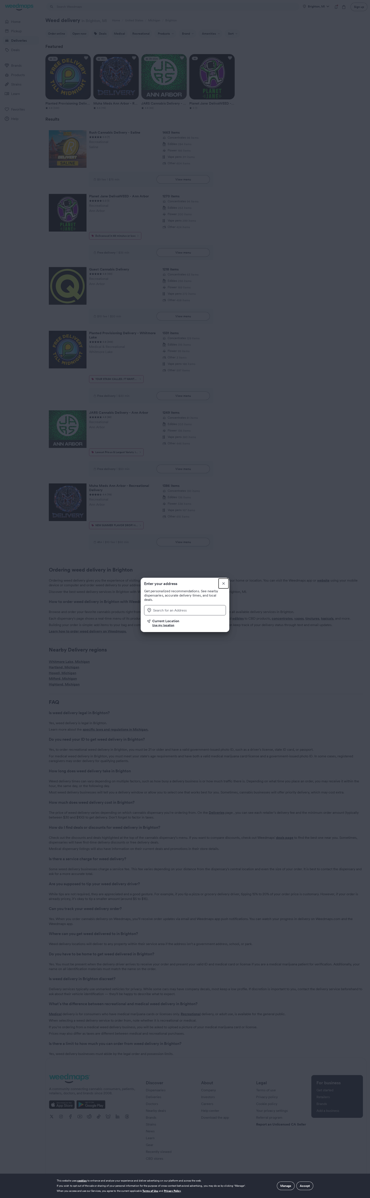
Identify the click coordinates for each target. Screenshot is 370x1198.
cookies (82, 1180)
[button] (186, 623)
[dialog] (185, 1186)
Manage (285, 1186)
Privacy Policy (172, 1190)
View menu (183, 179)
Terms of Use (150, 1190)
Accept (305, 1186)
